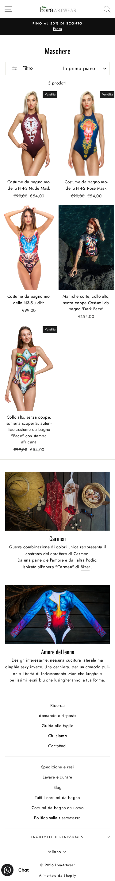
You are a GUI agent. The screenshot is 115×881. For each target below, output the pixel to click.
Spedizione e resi (57, 767)
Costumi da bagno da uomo (57, 807)
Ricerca (57, 705)
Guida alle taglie (57, 725)
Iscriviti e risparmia (57, 836)
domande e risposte (57, 715)
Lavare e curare (57, 777)
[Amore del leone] (57, 614)
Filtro (27, 68)
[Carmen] (57, 501)
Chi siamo (57, 736)
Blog (57, 787)
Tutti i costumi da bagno (57, 797)
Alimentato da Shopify (57, 875)
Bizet (85, 567)
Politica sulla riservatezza (57, 818)
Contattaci (57, 746)
